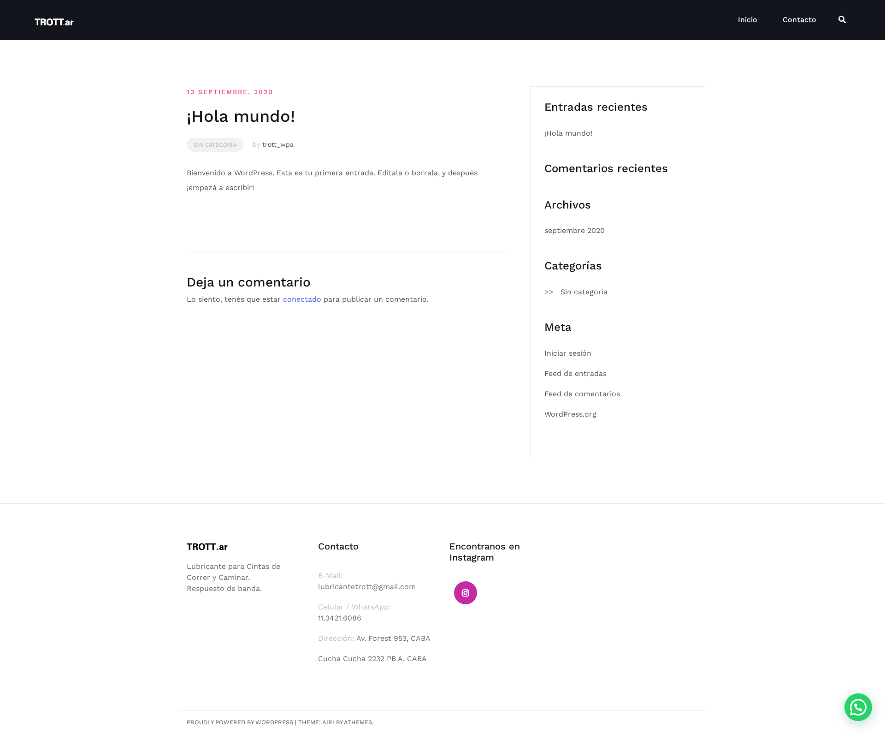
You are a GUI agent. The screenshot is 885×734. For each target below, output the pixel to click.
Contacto (799, 19)
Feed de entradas (575, 373)
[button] (858, 707)
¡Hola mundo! (568, 133)
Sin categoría (215, 145)
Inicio (747, 19)
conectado (302, 299)
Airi (328, 722)
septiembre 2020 (574, 230)
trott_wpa (278, 144)
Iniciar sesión (567, 353)
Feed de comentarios (582, 393)
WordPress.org (570, 414)
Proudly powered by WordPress (240, 722)
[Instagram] (465, 592)
